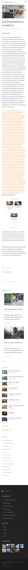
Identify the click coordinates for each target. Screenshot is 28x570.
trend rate (10, 187)
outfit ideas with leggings (19, 116)
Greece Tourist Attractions (8, 443)
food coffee (7, 123)
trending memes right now (15, 153)
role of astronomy (21, 127)
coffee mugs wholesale (17, 132)
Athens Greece (6, 455)
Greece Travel (6, 475)
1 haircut (21, 166)
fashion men (20, 112)
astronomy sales (10, 138)
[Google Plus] (10, 272)
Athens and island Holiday (8, 512)
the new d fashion (10, 161)
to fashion (16, 167)
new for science (17, 138)
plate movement (8, 141)
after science (8, 124)
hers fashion (15, 127)
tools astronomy (5, 175)
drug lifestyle (9, 193)
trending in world (15, 166)
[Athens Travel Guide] (9, 2)
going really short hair (14, 118)
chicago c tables (11, 162)
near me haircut (5, 150)
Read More (7, 323)
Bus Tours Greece (12, 388)
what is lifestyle (22, 156)
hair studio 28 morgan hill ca (13, 129)
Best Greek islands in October (9, 500)
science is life (18, 110)
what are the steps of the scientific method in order (14, 181)
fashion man (4, 189)
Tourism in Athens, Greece (14, 394)
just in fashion (8, 140)
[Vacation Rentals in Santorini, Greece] (14, 299)
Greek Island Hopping (7, 440)
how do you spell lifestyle (20, 182)
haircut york (8, 176)
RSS (4, 536)
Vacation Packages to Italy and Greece (16, 406)
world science (7, 135)
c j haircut (12, 152)
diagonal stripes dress (6, 113)
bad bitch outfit (12, 143)
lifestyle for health (10, 182)
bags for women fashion (18, 179)
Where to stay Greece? (14, 382)
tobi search (16, 155)
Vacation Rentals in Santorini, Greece (14, 309)
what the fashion (8, 127)
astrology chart (16, 193)
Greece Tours (6, 452)
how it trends (5, 156)
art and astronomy (11, 164)
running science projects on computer (13, 126)
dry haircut (13, 140)
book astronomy (22, 192)
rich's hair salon (8, 173)
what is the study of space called (17, 186)
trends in (9, 120)
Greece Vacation (6, 509)
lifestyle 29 (23, 173)
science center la (22, 155)
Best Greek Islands (7, 449)
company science (5, 184)
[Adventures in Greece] (13, 550)
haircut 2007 (11, 167)
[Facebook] (3, 272)
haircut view (11, 150)
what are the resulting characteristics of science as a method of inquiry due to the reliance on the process (14, 115)
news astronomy (15, 187)
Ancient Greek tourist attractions (10, 515)
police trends (22, 187)
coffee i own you (5, 167)
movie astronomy (21, 149)
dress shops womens (18, 170)
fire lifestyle (7, 190)
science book (10, 155)
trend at (16, 150)
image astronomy (15, 176)
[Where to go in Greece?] (21, 546)
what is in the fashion (15, 158)
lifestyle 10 (16, 161)
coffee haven (20, 120)
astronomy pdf (5, 162)
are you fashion (8, 132)
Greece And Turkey (7, 469)
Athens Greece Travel (7, 446)
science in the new (11, 146)
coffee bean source (20, 135)
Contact (5, 530)
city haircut (18, 173)
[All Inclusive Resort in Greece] (4, 550)
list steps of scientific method (8, 110)
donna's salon (12, 175)
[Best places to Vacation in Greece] (17, 546)
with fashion (17, 175)
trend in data (4, 129)
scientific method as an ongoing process (10, 169)
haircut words (11, 159)
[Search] (24, 361)
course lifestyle (18, 162)
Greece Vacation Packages (16, 28)
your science (10, 156)
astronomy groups (6, 118)
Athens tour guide (7, 503)
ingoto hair (4, 193)
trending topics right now (13, 192)
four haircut (17, 172)
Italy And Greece (6, 466)
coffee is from (22, 161)
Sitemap (5, 533)
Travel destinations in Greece (16, 376)
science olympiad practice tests (16, 190)
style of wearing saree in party (17, 123)
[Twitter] (6, 272)
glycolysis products (6, 158)
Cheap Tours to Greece (14, 400)
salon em (21, 158)
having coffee (14, 120)
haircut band (4, 187)
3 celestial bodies (15, 144)
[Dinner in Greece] (17, 550)
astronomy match (5, 152)
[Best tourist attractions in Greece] (14, 332)
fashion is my (5, 192)
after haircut (21, 118)
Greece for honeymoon (14, 371)
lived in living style (21, 150)
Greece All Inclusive (7, 472)
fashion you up (19, 130)
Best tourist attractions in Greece (14, 343)
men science (10, 147)
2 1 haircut (4, 182)
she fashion (4, 120)
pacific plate (10, 189)
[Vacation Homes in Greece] (13, 546)
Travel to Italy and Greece (15, 418)
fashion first (7, 186)
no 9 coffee (15, 112)
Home (4, 527)
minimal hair (7, 153)
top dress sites (11, 170)
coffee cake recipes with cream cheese (14, 133)
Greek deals (11, 412)
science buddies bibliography (8, 172)
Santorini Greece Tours (8, 506)
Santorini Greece (6, 458)
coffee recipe (5, 159)
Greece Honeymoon (7, 461)
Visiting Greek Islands (7, 518)
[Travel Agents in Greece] (8, 550)
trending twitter (8, 179)
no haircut (15, 149)
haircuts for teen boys (10, 130)
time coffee (21, 167)
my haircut (14, 173)
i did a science (12, 184)
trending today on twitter (18, 141)
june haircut (16, 156)
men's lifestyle (13, 135)
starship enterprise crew (7, 121)
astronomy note (17, 152)
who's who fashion (16, 178)
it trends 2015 (19, 140)
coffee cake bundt (6, 136)
